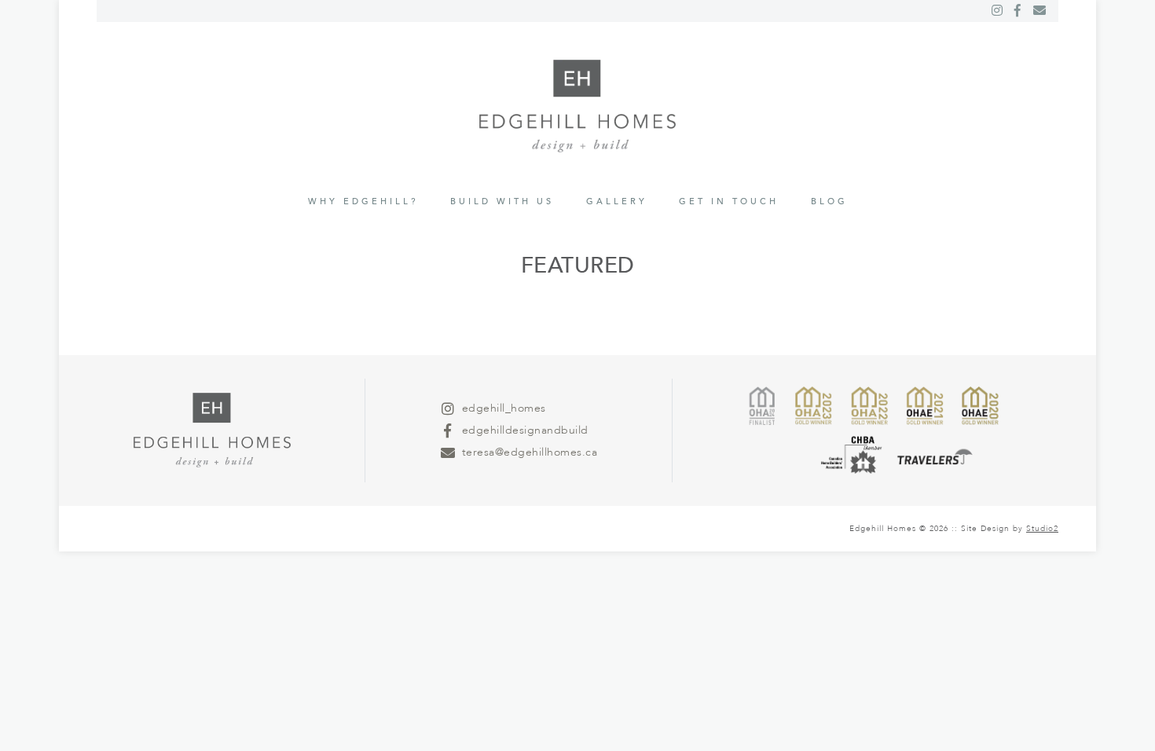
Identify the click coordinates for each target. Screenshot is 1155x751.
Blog (829, 201)
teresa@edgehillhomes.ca (530, 452)
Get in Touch (729, 201)
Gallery (616, 201)
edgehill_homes (504, 408)
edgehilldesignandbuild (525, 430)
